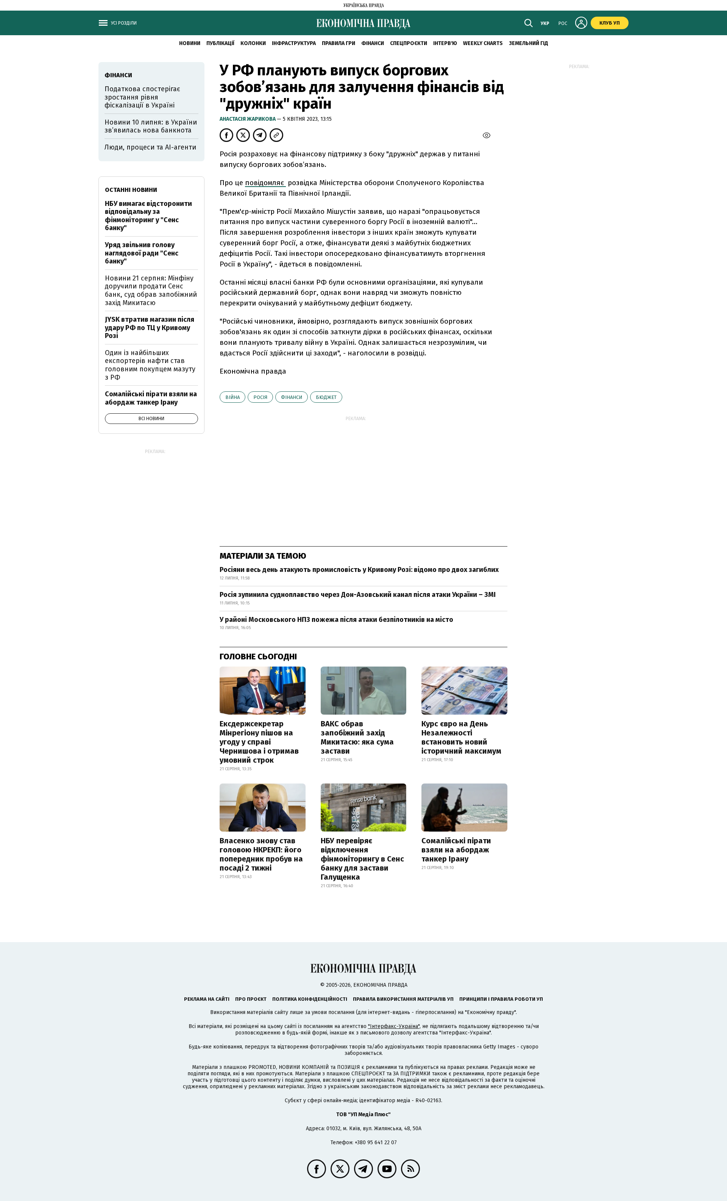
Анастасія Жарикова (248, 119)
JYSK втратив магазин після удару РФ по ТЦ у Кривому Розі (149, 327)
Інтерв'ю (445, 43)
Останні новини (131, 189)
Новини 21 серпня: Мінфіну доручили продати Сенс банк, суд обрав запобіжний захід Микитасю (151, 290)
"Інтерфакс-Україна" (394, 1026)
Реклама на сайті (206, 999)
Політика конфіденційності (309, 999)
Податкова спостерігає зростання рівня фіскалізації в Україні (142, 97)
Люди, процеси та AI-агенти (150, 147)
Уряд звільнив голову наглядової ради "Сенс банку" (141, 253)
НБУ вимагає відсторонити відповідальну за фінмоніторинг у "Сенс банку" (148, 215)
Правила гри (338, 43)
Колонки (253, 43)
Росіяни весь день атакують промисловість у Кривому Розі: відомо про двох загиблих (359, 569)
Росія (260, 397)
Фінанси (372, 43)
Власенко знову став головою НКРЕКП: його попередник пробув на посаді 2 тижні (261, 854)
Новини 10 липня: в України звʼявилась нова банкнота (151, 126)
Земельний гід (528, 43)
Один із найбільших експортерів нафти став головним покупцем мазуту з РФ (150, 365)
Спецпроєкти (408, 43)
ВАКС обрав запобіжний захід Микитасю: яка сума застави (357, 737)
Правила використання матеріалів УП (403, 999)
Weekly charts (483, 43)
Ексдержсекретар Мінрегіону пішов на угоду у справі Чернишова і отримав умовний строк (259, 742)
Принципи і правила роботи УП (501, 999)
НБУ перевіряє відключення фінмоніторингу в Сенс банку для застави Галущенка (362, 859)
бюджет (326, 397)
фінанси (291, 397)
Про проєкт (251, 999)
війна (232, 397)
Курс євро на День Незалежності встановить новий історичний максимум (461, 737)
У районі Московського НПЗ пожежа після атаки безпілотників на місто (336, 619)
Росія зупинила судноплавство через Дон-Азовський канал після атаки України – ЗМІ (358, 594)
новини (189, 43)
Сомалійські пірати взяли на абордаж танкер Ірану (456, 849)
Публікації (220, 43)
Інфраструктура (294, 43)
